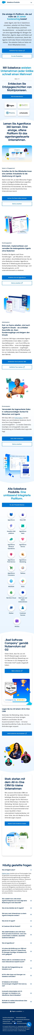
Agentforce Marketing (22, 561)
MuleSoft (11, 586)
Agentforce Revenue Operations (11, 546)
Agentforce (11, 520)
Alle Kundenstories (17, 96)
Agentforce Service (22, 545)
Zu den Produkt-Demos (17, 505)
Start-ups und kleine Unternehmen (22, 600)
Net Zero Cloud (11, 598)
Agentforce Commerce (11, 574)
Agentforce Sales (22, 532)
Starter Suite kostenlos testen (17, 823)
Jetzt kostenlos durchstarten (16, 733)
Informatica (19, 418)
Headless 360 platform (11, 532)
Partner (11, 613)
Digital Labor (6, 873)
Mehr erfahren (16, 671)
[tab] (17, 79)
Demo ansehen (17, 204)
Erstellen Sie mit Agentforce (17, 277)
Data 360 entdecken (17, 438)
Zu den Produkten (17, 56)
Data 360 (23, 520)
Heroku (17, 626)
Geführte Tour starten (16, 50)
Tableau (22, 573)
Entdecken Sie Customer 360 (17, 361)
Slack (22, 586)
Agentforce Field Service (11, 561)
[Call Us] (29, 1024)
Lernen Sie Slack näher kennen (16, 198)
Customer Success (23, 614)
